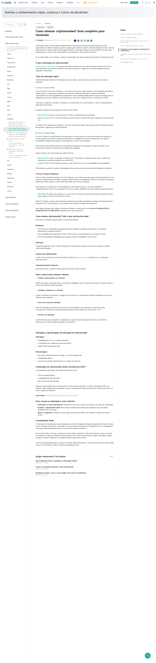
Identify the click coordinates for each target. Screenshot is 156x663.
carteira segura (82, 257)
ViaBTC (99, 310)
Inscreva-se (134, 2)
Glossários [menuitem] (8, 31)
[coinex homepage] (7, 2)
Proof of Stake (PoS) (46, 133)
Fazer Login (123, 2)
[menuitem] (16, 49)
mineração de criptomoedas (46, 66)
